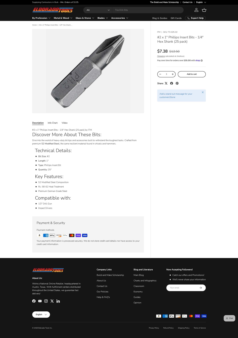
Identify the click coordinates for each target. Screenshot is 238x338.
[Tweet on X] (166, 83)
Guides (137, 297)
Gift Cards (176, 18)
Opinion (137, 302)
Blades (101, 18)
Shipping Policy (183, 328)
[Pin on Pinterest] (177, 83)
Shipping (161, 56)
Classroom (139, 286)
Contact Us (187, 2)
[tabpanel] (88, 169)
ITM (158, 32)
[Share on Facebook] (171, 83)
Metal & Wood (61, 18)
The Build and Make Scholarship (164, 2)
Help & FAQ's (103, 297)
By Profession (39, 18)
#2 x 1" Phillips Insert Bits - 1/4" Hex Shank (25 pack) (55, 25)
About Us (101, 280)
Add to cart (192, 74)
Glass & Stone (83, 18)
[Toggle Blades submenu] (107, 18)
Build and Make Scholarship (110, 275)
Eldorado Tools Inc (45, 328)
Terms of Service (200, 328)
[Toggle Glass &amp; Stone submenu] (93, 18)
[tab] (38, 123)
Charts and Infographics (145, 280)
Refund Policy (168, 328)
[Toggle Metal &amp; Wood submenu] (71, 18)
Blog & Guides (159, 18)
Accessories (118, 18)
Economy (138, 291)
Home (34, 25)
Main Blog (139, 275)
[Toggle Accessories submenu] (127, 18)
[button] (204, 10)
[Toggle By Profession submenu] (49, 18)
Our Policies (102, 291)
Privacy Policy (154, 328)
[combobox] (133, 10)
